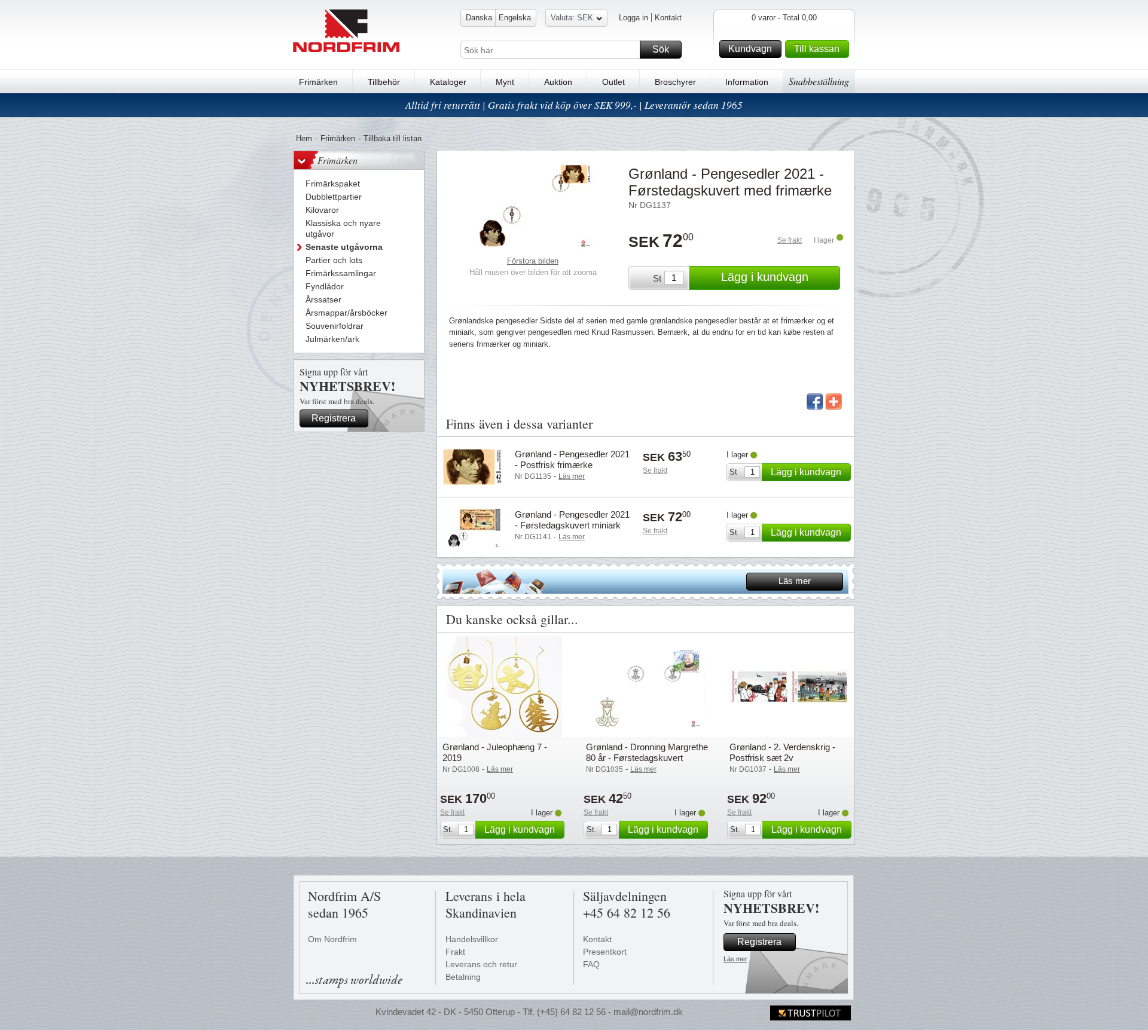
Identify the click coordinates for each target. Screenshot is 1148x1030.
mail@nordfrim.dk (648, 1012)
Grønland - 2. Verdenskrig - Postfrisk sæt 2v (782, 752)
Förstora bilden (532, 260)
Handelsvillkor (471, 939)
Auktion (558, 82)
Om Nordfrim (332, 939)
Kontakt (668, 17)
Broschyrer (675, 82)
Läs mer (794, 581)
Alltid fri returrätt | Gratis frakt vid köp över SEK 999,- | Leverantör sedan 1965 (574, 105)
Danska (479, 17)
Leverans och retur (481, 964)
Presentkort (605, 951)
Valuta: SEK (572, 17)
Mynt (505, 82)
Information (746, 82)
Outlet (613, 82)
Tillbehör (384, 82)
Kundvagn (750, 49)
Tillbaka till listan (393, 138)
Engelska (515, 17)
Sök (660, 49)
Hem (304, 138)
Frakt (455, 951)
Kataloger (448, 82)
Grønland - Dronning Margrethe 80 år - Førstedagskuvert (647, 752)
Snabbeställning (819, 81)
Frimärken (318, 82)
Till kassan (816, 49)
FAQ (591, 964)
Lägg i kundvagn (764, 276)
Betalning (463, 977)
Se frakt (789, 240)
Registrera (334, 418)
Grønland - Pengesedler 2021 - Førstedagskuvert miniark (572, 519)
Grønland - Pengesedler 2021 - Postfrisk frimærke (572, 459)
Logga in (633, 17)
